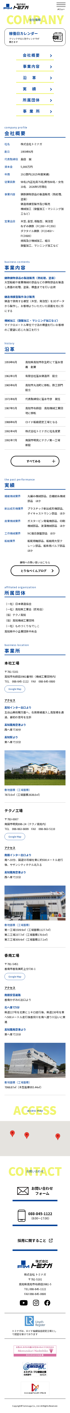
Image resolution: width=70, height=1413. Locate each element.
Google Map (14, 689)
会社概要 (31, 55)
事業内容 (31, 66)
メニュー (61, 6)
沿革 (32, 77)
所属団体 (31, 100)
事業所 (33, 111)
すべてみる (34, 461)
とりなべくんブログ (33, 570)
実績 (32, 88)
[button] (12, 1133)
